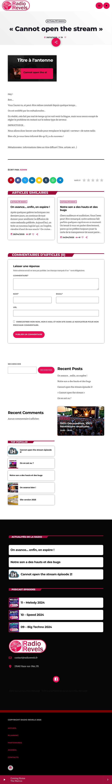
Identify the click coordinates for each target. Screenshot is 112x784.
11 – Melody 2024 (33, 602)
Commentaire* (20, 276)
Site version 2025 (28, 500)
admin (23, 170)
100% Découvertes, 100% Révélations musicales (76, 425)
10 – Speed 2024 (32, 615)
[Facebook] (10, 767)
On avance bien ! (28, 487)
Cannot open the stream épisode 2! (75, 387)
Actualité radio (56, 21)
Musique (65, 418)
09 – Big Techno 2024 (36, 627)
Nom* (16, 294)
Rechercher (14, 364)
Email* (59, 294)
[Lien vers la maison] (16, 6)
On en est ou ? (64, 398)
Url (15, 307)
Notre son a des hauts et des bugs (79, 208)
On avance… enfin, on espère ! (30, 207)
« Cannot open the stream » (71, 392)
